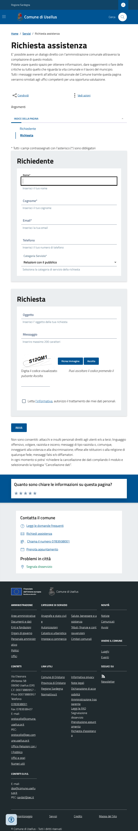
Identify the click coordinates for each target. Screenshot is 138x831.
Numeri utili (18, 763)
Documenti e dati (21, 621)
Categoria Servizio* (35, 256)
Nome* (26, 175)
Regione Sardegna (20, 5)
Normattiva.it (49, 694)
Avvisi (104, 627)
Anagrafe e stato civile (53, 619)
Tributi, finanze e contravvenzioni (83, 630)
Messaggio (30, 334)
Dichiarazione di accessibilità (83, 691)
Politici (15, 650)
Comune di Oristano (53, 677)
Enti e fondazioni (21, 627)
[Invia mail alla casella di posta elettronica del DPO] (24, 790)
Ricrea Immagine (70, 361)
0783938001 (19, 704)
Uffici (14, 656)
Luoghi (105, 651)
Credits (78, 816)
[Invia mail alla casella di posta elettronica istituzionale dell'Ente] (24, 721)
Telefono (29, 240)
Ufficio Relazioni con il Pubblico (23, 749)
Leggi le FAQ (78, 708)
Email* (27, 220)
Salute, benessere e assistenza (84, 619)
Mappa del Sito (108, 816)
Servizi (26, 33)
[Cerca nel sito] (121, 17)
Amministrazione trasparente (84, 701)
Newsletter (108, 681)
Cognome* (30, 200)
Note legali (77, 683)
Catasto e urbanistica (53, 633)
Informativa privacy (82, 677)
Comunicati (107, 621)
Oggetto (28, 314)
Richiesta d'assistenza (83, 733)
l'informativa (43, 401)
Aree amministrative (23, 616)
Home (14, 33)
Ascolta (91, 361)
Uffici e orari (18, 758)
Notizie (105, 616)
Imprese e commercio (53, 639)
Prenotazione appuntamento (83, 724)
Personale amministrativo (23, 642)
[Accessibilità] (11, 820)
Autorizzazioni (49, 627)
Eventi (105, 657)
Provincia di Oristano (53, 683)
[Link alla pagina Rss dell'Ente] (103, 676)
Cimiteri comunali (81, 639)
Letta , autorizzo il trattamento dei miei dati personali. (72, 401)
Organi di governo (21, 633)
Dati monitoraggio (21, 816)
